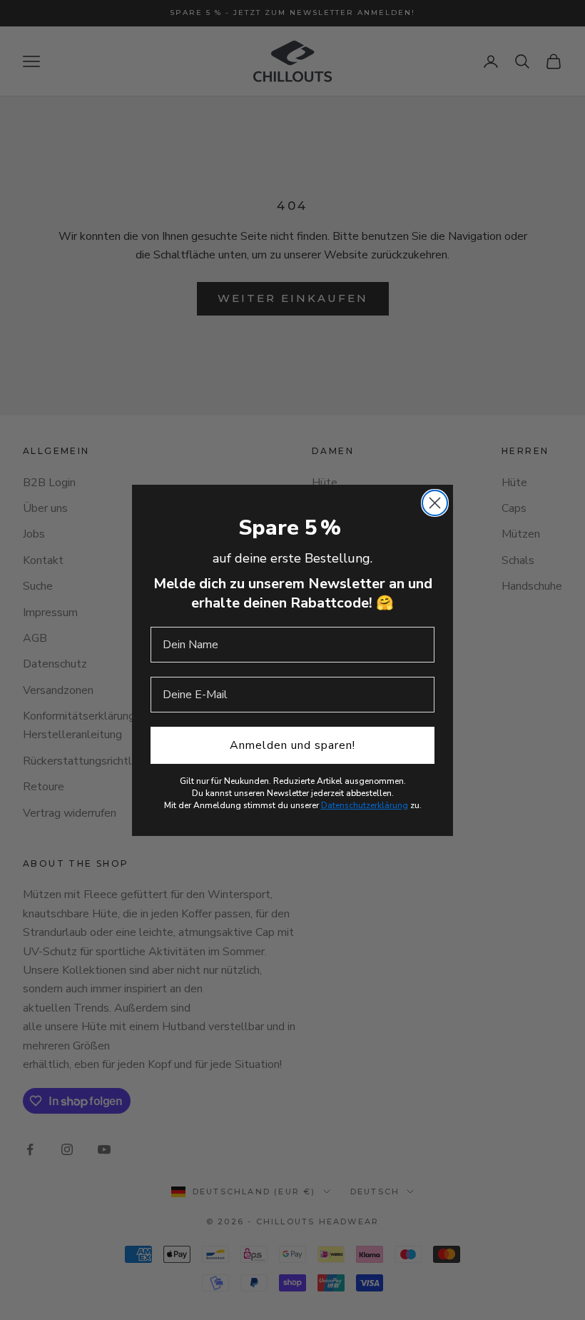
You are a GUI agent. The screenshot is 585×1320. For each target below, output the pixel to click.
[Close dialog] (434, 502)
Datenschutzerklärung (364, 805)
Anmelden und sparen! (292, 745)
